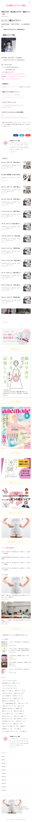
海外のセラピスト (6, 723)
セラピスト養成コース (7, 713)
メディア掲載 (17, 728)
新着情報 (19, 708)
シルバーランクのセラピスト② (9, 680)
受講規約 (23, 726)
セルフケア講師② (6, 695)
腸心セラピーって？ (7, 711)
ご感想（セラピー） (23, 703)
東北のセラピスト (6, 698)
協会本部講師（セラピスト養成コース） (11, 683)
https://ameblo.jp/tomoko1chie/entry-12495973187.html (14, 117)
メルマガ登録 (22, 731)
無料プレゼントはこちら (16, 482)
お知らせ (21, 706)
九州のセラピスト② (7, 693)
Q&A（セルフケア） (7, 716)
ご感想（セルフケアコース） (8, 706)
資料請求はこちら (16, 349)
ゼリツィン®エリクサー (8, 95)
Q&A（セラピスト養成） (20, 716)
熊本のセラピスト (17, 695)
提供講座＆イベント (7, 728)
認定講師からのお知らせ (8, 708)
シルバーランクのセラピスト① (9, 688)
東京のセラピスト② (19, 693)
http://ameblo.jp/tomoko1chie (13, 79)
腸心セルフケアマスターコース (10, 87)
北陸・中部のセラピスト (20, 718)
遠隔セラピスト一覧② (7, 690)
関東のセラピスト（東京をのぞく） (10, 700)
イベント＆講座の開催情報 (9, 703)
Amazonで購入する (16, 401)
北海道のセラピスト (18, 698)
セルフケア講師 (19, 713)
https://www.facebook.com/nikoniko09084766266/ (13, 74)
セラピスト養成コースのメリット (9, 731)
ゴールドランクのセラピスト (9, 685)
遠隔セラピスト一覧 (20, 690)
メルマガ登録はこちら (16, 629)
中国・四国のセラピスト (8, 721)
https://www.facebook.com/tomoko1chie (16, 76)
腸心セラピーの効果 (19, 711)
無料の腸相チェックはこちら (16, 542)
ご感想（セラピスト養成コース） (10, 726)
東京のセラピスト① (7, 718)
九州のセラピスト (20, 721)
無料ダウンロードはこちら (16, 513)
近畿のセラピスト (17, 723)
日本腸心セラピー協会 (16, 5)
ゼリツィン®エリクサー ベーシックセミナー (13, 97)
